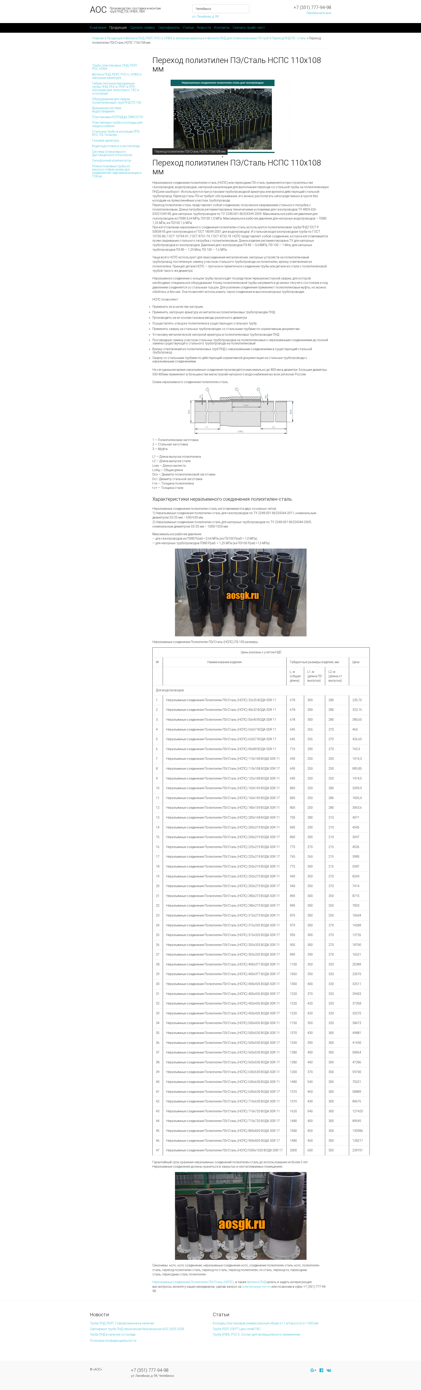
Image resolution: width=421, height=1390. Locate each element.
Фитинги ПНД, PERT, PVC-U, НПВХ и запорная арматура (116, 76)
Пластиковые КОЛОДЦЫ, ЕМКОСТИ (117, 117)
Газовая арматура (105, 140)
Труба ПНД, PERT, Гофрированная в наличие (122, 1323)
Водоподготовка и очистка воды (116, 146)
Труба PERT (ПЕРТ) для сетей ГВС (236, 1329)
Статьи (188, 27)
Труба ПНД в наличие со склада (113, 1334)
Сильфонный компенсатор (111, 160)
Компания (98, 27)
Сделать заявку (142, 27)
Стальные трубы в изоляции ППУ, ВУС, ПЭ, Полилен (116, 133)
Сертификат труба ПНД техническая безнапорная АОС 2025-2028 (137, 1329)
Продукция (118, 27)
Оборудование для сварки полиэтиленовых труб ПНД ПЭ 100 (116, 100)
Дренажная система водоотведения (106, 109)
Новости (204, 27)
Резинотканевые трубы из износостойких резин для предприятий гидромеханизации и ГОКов (116, 171)
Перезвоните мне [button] (318, 13)
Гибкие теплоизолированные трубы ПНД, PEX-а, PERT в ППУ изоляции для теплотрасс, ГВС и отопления (115, 88)
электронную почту (256, 1286)
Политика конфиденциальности (113, 1340)
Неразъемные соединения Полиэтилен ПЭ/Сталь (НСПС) (193, 1282)
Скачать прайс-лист (249, 27)
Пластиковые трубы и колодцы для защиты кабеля (117, 124)
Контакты (222, 27)
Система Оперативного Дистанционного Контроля (112, 153)
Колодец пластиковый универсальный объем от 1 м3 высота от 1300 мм (265, 1323)
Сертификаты (169, 27)
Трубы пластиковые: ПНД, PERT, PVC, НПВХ (115, 67)
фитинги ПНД (256, 1282)
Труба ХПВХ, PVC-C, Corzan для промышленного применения (256, 1334)
